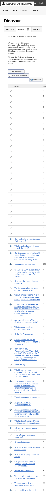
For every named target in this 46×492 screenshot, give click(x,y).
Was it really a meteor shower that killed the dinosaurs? (26, 477)
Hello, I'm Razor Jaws (23, 334)
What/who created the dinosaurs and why (23, 328)
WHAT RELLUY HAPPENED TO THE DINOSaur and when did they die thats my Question (27, 297)
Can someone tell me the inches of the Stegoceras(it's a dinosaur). (27, 342)
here (14, 51)
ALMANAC (23, 10)
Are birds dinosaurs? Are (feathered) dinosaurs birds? (26, 321)
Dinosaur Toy (19, 364)
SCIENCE (34, 10)
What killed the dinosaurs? (25, 264)
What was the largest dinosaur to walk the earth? (27, 247)
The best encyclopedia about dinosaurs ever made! (26, 289)
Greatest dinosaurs (22, 442)
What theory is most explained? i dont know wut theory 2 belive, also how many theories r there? (27, 373)
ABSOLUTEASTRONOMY (19, 4)
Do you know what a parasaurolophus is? (22, 403)
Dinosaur (21, 36)
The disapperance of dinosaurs (27, 397)
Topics (14, 36)
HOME (5, 10)
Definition (36, 29)
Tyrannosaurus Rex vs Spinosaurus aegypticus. (24, 484)
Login (41, 3)
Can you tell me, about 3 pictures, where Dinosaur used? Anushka (24, 463)
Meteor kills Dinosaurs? (24, 471)
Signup (33, 3)
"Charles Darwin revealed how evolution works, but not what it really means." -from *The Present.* (27, 273)
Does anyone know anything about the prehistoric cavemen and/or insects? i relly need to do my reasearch (27, 412)
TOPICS (13, 10)
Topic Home (10, 29)
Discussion (22, 29)
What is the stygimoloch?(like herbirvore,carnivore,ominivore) (27, 422)
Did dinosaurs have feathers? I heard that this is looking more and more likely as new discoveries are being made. (27, 256)
